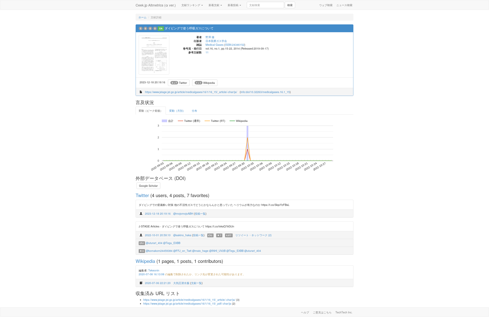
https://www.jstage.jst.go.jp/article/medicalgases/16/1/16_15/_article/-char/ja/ (191, 92)
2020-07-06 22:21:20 (158, 283)
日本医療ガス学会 (216, 41)
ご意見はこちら (322, 312)
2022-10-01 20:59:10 (158, 235)
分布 (194, 110)
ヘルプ (305, 312)
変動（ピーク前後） (151, 110)
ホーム (142, 17)
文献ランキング (191, 5)
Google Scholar (148, 186)
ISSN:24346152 (234, 45)
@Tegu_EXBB (171, 243)
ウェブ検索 (326, 5)
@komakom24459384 (159, 251)
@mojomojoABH (183, 213)
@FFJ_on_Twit (182, 251)
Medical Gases (214, 45)
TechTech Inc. (343, 312)
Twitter (179, 83)
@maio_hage (200, 251)
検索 (290, 5)
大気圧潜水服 (181, 283)
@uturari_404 (154, 243)
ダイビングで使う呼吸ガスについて (189, 28)
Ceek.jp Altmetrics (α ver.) (156, 4)
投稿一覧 (200, 213)
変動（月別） (177, 110)
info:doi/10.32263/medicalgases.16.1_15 (265, 92)
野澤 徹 (210, 37)
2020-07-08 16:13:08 (151, 274)
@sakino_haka (182, 235)
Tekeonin (153, 270)
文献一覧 (196, 283)
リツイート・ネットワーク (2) (253, 235)
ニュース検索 (344, 5)
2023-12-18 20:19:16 (158, 213)
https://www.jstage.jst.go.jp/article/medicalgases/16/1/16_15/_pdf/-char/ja (187, 303)
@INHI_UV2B (217, 251)
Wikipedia (205, 83)
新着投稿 (233, 5)
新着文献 (214, 5)
